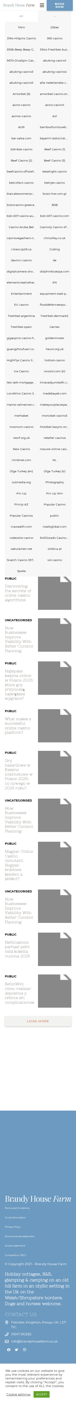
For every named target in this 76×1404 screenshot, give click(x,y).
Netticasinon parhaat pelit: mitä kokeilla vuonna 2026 (17, 949)
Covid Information (15, 1217)
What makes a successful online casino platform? (18, 726)
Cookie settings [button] (18, 1394)
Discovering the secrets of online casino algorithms (18, 593)
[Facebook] (9, 1350)
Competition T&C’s (15, 1255)
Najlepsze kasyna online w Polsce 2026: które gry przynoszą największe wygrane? (19, 685)
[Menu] (42, 5)
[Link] (19, 5)
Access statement (15, 1245)
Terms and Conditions (17, 1208)
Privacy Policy (13, 1226)
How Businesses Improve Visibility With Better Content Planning (19, 639)
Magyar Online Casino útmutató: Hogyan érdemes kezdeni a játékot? (19, 865)
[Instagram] (25, 1350)
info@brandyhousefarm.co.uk (34, 1341)
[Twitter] (17, 1350)
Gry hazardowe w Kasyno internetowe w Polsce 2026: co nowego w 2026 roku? (19, 774)
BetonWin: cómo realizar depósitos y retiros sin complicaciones (19, 993)
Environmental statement (19, 1236)
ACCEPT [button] (41, 1394)
